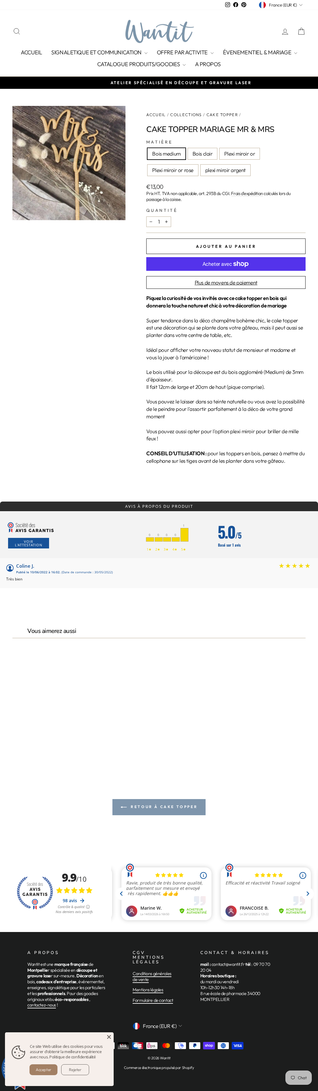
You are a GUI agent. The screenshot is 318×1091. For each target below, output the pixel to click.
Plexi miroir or (239, 153)
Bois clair (203, 153)
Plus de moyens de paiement (226, 282)
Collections (186, 114)
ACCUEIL (31, 52)
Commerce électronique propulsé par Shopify (159, 1067)
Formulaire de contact (153, 1000)
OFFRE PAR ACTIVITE (183, 52)
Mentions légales (148, 990)
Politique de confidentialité (72, 1057)
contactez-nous (41, 1005)
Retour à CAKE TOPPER (163, 806)
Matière (159, 142)
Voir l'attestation (28, 543)
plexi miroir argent (225, 170)
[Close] (109, 1037)
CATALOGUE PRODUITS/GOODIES (139, 64)
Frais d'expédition (247, 193)
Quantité (162, 210)
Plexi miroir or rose (172, 170)
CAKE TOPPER (222, 114)
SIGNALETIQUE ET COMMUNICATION (97, 52)
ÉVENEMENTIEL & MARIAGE (258, 52)
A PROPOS (208, 64)
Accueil (156, 114)
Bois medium (166, 153)
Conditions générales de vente (152, 976)
